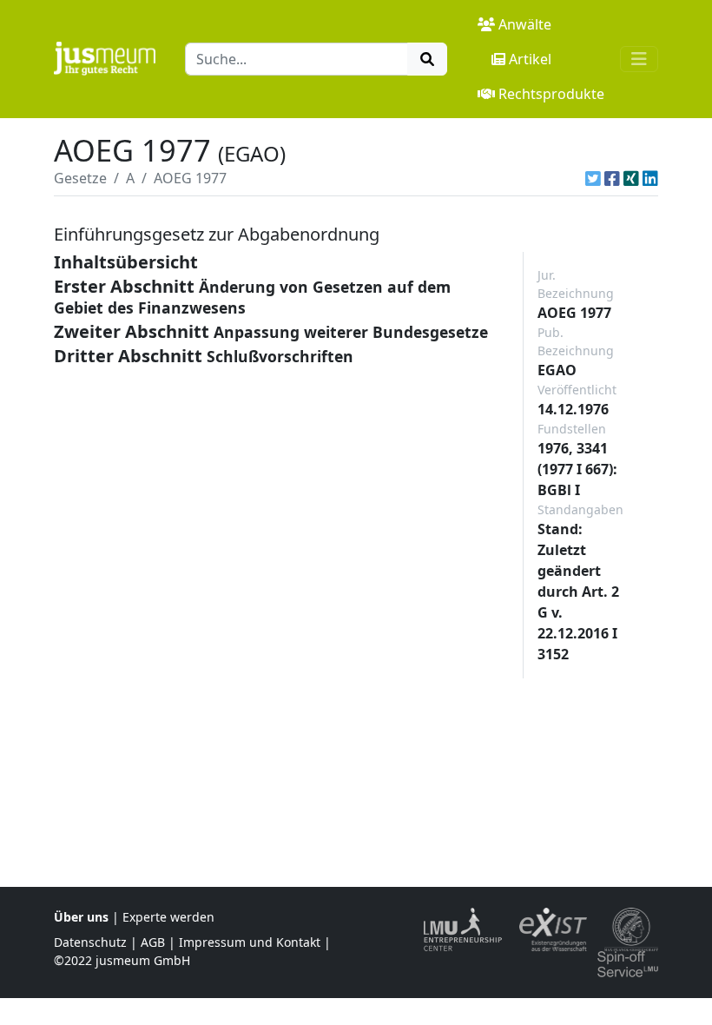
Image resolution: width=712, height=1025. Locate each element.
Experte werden (168, 917)
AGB (153, 942)
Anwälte (524, 24)
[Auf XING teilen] (631, 178)
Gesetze (80, 178)
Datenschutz (90, 942)
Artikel (530, 59)
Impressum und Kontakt (249, 942)
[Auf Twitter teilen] (593, 178)
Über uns (81, 917)
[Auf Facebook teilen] (612, 178)
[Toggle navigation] (639, 59)
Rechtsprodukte (551, 93)
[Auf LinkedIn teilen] (650, 178)
